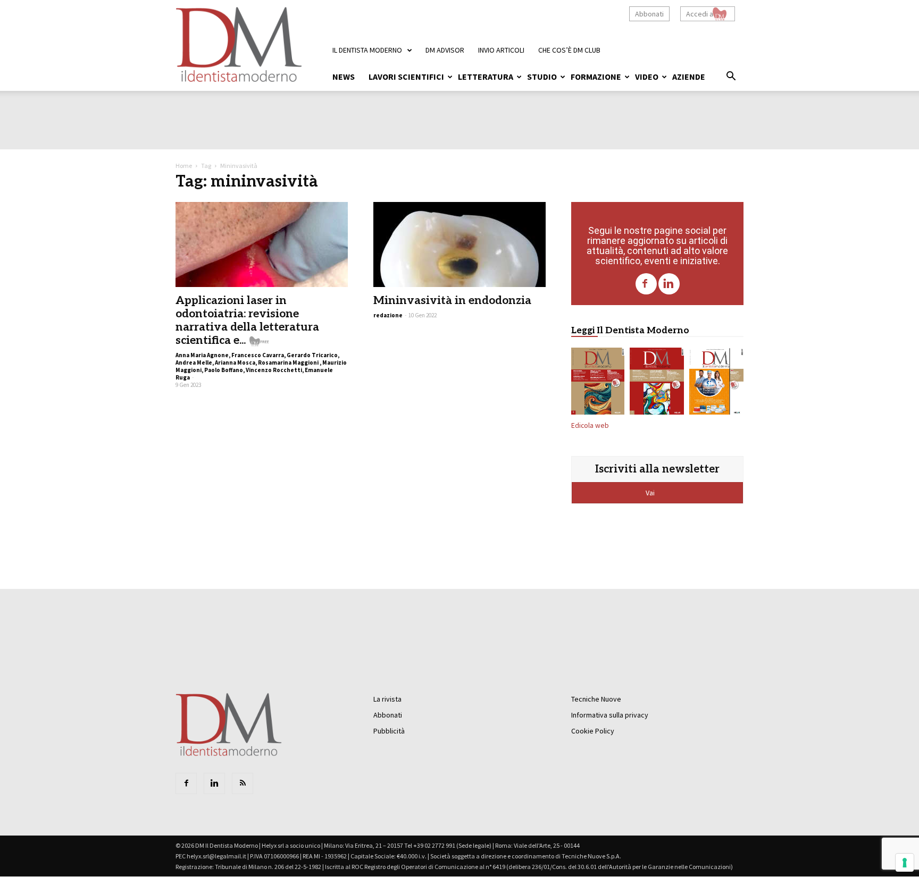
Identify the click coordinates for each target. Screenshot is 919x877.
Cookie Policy (592, 731)
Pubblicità (389, 731)
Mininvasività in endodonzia (452, 300)
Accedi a (699, 14)
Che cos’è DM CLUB (569, 50)
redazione (388, 315)
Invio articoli (501, 50)
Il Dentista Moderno (367, 50)
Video (646, 76)
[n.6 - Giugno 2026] (716, 383)
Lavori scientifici (406, 76)
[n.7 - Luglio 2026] (657, 383)
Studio (542, 76)
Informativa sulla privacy (609, 715)
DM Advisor (444, 50)
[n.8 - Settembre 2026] (597, 383)
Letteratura (485, 76)
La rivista (387, 699)
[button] (730, 77)
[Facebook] (646, 283)
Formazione (596, 76)
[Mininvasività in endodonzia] (459, 244)
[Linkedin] (669, 283)
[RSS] (242, 783)
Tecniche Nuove (596, 699)
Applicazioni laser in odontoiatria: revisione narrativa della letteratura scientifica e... (247, 320)
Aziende (688, 76)
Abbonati (649, 14)
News (343, 76)
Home (184, 166)
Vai (651, 492)
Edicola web (590, 425)
